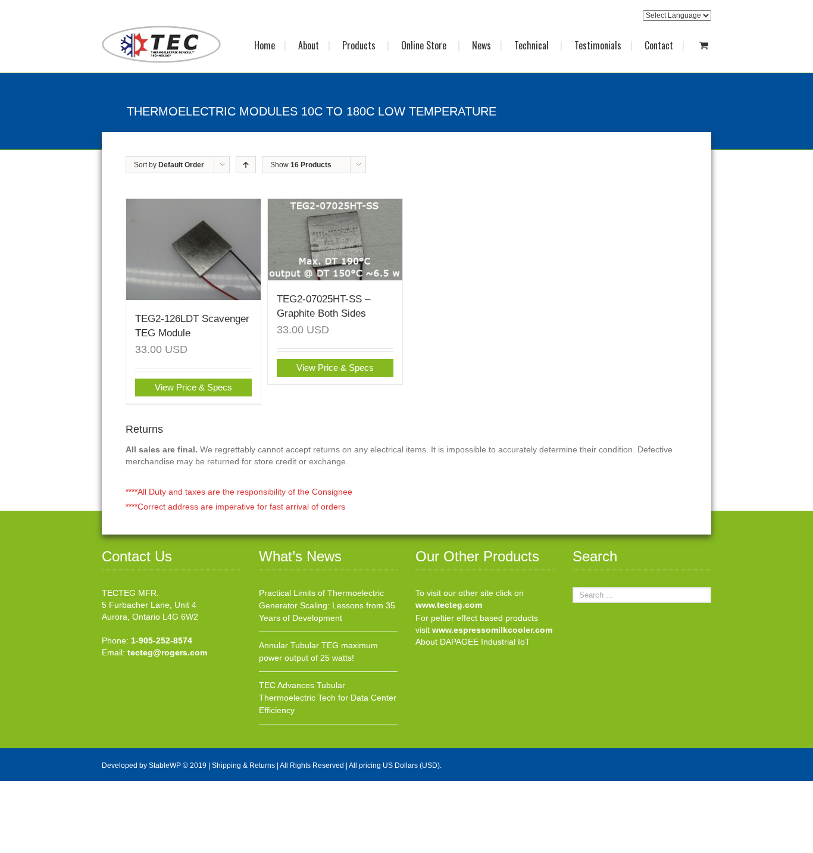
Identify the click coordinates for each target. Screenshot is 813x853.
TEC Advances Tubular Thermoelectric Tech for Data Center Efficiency (327, 697)
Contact (659, 45)
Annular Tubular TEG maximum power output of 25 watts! (318, 651)
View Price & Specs (193, 387)
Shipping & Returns (243, 765)
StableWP (165, 765)
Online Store (425, 45)
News (481, 45)
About (308, 45)
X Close (14, 787)
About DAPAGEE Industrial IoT (472, 641)
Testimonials (597, 45)
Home (264, 45)
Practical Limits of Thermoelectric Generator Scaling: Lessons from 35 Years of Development (327, 605)
